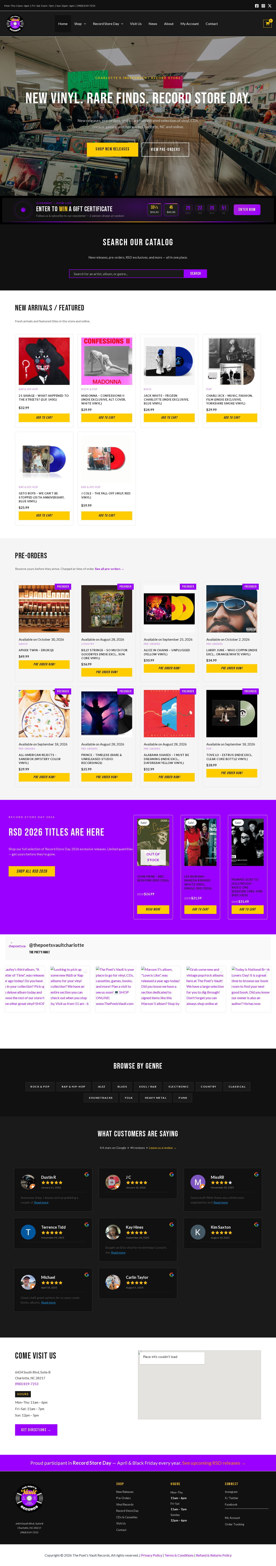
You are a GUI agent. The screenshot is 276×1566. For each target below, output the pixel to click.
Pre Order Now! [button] (44, 664)
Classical (237, 1086)
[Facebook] (257, 6)
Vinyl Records (124, 1504)
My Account (189, 24)
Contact (212, 24)
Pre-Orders (123, 1498)
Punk (183, 1097)
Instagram (231, 1491)
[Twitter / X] (270, 6)
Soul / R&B (148, 1086)
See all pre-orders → (109, 569)
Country (208, 1086)
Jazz (101, 1086)
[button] (84, 23)
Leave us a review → (162, 1147)
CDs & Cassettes (126, 1517)
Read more (153, 909)
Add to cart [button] (44, 418)
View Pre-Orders (165, 149)
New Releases (124, 1491)
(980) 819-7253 (86, 5)
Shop (78, 24)
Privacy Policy (151, 1555)
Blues (122, 1086)
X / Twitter (231, 1498)
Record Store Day (106, 24)
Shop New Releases (113, 149)
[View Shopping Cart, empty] (267, 24)
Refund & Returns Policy (214, 1555)
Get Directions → (36, 1430)
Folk (129, 1097)
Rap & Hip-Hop (74, 1086)
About (169, 24)
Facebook (231, 1504)
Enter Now (247, 209)
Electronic (179, 1086)
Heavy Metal (156, 1097)
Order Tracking (234, 1524)
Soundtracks (101, 1097)
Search (195, 273)
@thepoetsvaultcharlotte (56, 945)
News (153, 24)
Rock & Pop (40, 1086)
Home (62, 24)
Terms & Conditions (179, 1555)
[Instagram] (263, 6)
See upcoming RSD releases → (214, 1463)
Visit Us (136, 24)
